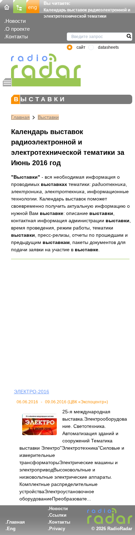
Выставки (48, 117)
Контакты (17, 36)
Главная (20, 117)
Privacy (57, 528)
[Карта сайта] (19, 6)
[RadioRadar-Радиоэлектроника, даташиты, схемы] (6, 6)
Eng (11, 528)
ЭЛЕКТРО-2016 (31, 391)
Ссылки (57, 515)
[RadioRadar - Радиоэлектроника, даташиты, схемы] (42, 66)
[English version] (32, 6)
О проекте (18, 29)
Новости (16, 21)
